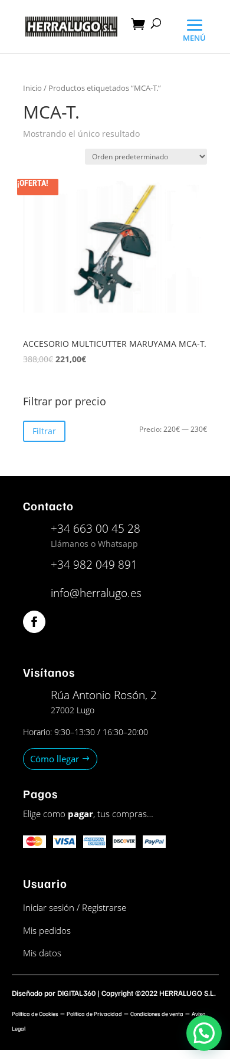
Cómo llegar (54, 759)
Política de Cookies (35, 1013)
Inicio (32, 88)
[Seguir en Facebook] (34, 622)
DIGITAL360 (76, 993)
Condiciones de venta (156, 1013)
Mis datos (42, 953)
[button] (204, 1033)
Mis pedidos (47, 930)
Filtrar (44, 431)
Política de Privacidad (94, 1013)
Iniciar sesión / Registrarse (74, 907)
